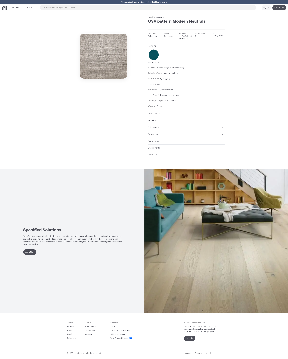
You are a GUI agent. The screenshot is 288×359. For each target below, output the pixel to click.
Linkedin (208, 353)
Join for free (279, 8)
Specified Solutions (156, 17)
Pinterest (198, 353)
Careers (88, 334)
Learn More (30, 252)
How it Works (90, 327)
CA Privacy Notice (117, 334)
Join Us (190, 338)
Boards (69, 334)
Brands (30, 8)
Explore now (161, 2)
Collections (71, 338)
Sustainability (90, 330)
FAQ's (112, 327)
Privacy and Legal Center (120, 330)
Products (16, 8)
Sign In (266, 8)
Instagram (188, 353)
